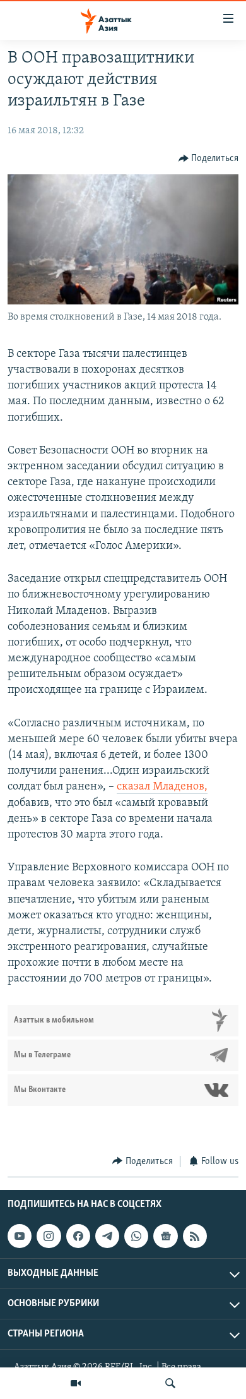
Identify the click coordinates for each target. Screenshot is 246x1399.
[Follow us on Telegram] (107, 1236)
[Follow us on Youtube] (20, 1236)
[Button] (209, 158)
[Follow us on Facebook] (78, 1236)
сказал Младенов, (162, 787)
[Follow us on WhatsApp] (136, 1236)
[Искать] (170, 1383)
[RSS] (195, 1236)
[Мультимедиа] (76, 1383)
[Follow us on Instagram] (49, 1236)
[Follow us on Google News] (165, 1236)
